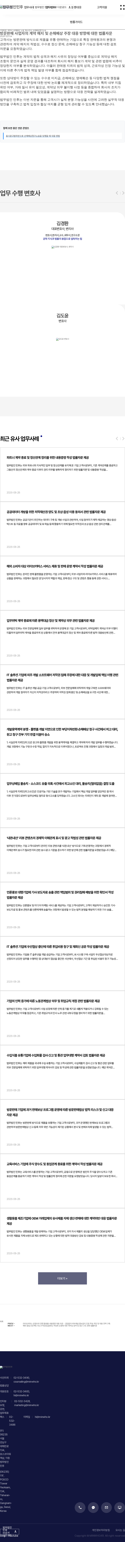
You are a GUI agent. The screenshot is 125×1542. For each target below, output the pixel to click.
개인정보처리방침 (101, 1530)
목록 (1, 1321)
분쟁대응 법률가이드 (76, 15)
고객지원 (102, 7)
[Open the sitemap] (122, 7)
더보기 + (62, 1278)
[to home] (13, 7)
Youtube (13, 1535)
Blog (2, 1535)
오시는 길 (120, 1530)
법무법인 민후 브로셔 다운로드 (51, 7)
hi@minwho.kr (21, 1395)
